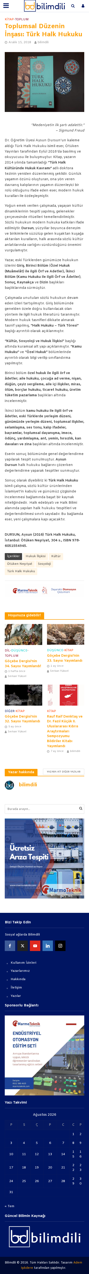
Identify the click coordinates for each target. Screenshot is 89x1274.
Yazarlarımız (20, 971)
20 (50, 1168)
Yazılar (16, 996)
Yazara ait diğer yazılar (63, 771)
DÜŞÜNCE (19, 651)
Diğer (9, 711)
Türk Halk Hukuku (21, 571)
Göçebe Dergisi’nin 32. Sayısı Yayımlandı (22, 719)
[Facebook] (10, 946)
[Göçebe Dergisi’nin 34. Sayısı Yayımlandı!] (23, 634)
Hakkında (18, 979)
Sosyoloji (44, 564)
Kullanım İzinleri (23, 963)
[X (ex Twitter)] (22, 946)
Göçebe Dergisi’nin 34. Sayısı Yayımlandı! (23, 664)
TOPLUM (22, 19)
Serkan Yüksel (17, 676)
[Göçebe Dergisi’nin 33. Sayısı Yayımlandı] (65, 634)
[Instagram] (60, 946)
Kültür (56, 556)
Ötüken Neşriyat (19, 564)
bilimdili (43, 42)
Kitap (9, 19)
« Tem (9, 1206)
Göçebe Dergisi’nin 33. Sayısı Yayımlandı (64, 658)
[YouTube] (35, 946)
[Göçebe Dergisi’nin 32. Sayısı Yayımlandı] (23, 695)
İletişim (16, 988)
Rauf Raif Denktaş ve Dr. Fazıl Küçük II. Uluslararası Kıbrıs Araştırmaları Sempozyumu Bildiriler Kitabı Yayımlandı (65, 731)
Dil (7, 651)
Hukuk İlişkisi (36, 556)
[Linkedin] (47, 946)
